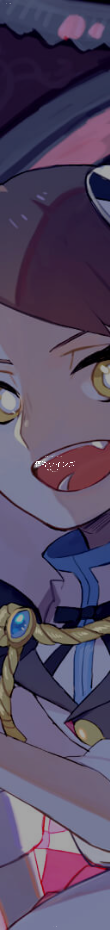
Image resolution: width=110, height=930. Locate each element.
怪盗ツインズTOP (7, 3)
